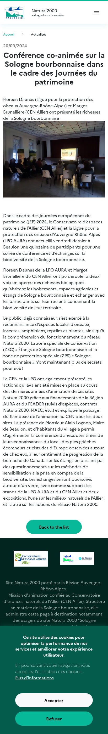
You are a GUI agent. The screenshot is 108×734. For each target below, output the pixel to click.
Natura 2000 (47, 12)
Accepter (53, 700)
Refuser (54, 718)
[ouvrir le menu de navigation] (96, 12)
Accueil (8, 34)
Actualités (38, 34)
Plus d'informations (34, 677)
